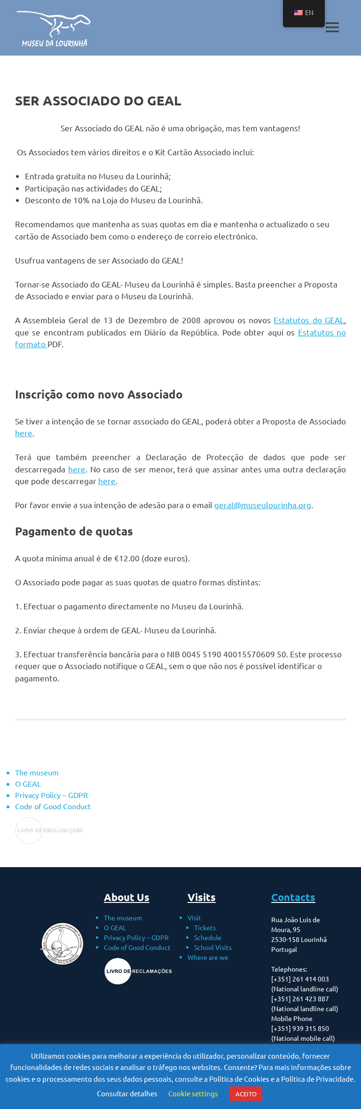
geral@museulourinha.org (262, 505)
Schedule (207, 937)
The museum (37, 772)
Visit (194, 917)
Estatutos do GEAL (309, 320)
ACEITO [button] (246, 1094)
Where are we (208, 957)
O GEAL (28, 783)
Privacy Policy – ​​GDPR (51, 794)
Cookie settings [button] (193, 1093)
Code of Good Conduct (53, 806)
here (23, 433)
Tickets (205, 927)
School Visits (213, 947)
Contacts (293, 897)
